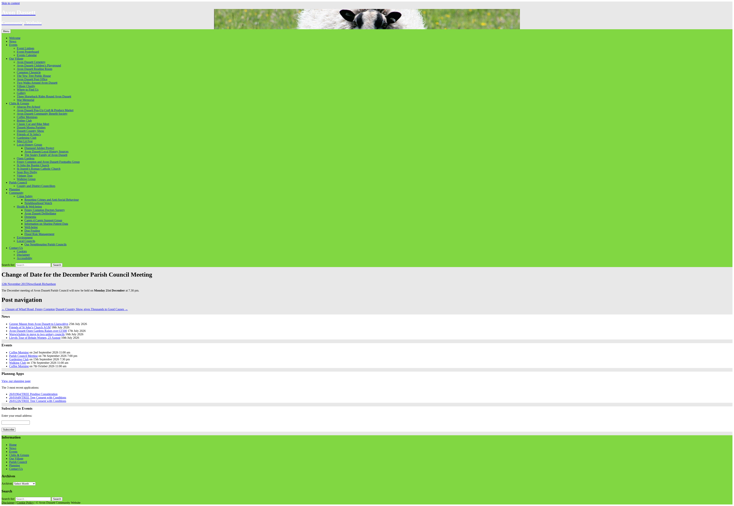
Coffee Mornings (27, 117)
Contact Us (16, 247)
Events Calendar (27, 55)
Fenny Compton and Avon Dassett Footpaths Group (48, 161)
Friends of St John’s (29, 134)
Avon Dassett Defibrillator (40, 213)
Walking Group (26, 179)
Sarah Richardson (45, 284)
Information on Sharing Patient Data (46, 223)
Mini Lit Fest (24, 141)
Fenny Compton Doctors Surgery (44, 210)
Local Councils (26, 241)
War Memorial (25, 100)
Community (16, 192)
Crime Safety (25, 196)
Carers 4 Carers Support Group (43, 220)
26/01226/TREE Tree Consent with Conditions (37, 401)
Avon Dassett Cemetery (31, 62)
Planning (14, 189)
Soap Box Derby (27, 172)
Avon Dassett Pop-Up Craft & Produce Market (45, 110)
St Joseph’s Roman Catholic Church (38, 168)
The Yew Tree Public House (34, 75)
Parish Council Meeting (23, 355)
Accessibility (24, 258)
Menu (6, 31)
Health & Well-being (29, 206)
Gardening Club (26, 137)
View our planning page (16, 381)
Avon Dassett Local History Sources (46, 151)
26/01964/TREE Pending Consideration (33, 394)
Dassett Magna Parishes (31, 127)
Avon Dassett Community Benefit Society (42, 113)
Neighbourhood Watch (38, 203)
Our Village (16, 58)
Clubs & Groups (19, 103)
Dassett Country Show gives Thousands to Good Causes (92, 309)
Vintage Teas (24, 175)
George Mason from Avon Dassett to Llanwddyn (38, 324)
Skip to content (11, 3)
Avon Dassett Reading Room (34, 69)
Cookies (22, 251)
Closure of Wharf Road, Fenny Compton (28, 309)
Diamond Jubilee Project (39, 148)
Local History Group (29, 144)
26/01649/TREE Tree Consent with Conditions (37, 397)
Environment (24, 237)
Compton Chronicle (29, 72)
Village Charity (26, 86)
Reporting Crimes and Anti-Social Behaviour (51, 199)
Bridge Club (24, 120)
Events (13, 44)
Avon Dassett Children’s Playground (39, 65)
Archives (7, 483)
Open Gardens (25, 158)
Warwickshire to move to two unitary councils (37, 334)
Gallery (21, 93)
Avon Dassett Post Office (32, 79)
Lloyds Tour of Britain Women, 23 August (34, 337)
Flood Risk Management (39, 234)
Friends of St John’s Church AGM (30, 327)
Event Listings (25, 48)
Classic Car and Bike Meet (33, 124)
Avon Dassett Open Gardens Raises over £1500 (38, 330)
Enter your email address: (17, 415)
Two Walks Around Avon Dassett (37, 82)
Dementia (30, 216)
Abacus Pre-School (28, 106)
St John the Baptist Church (33, 165)
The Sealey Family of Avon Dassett (45, 155)
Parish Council (18, 182)
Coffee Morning (19, 352)
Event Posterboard (28, 51)
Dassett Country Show (30, 130)
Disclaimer (23, 254)
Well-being (31, 227)
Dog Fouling (32, 230)
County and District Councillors (36, 186)
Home (13, 444)
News (12, 41)
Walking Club (17, 362)
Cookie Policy (25, 502)
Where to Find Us (27, 89)
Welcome (14, 38)
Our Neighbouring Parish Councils (45, 244)
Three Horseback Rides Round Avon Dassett (44, 96)
